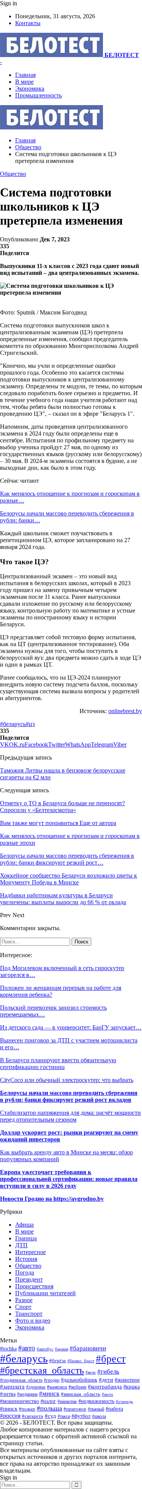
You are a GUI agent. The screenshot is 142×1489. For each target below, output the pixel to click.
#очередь (124, 1401)
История (26, 1259)
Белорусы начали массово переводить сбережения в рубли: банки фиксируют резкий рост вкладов (68, 1096)
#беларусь (13, 724)
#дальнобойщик (79, 1380)
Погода (24, 1272)
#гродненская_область (21, 1380)
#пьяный (96, 1409)
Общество (13, 174)
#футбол (81, 1416)
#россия (10, 1415)
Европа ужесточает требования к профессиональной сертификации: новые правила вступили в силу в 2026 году (68, 1179)
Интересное (30, 1252)
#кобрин (77, 1387)
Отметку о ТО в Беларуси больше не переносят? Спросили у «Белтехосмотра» (62, 806)
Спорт (23, 1307)
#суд (50, 1416)
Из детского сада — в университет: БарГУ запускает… (71, 1027)
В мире (24, 81)
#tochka (8, 1348)
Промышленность (38, 95)
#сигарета (32, 1416)
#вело (91, 1372)
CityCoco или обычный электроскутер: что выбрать (66, 1080)
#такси (64, 1416)
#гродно (51, 1380)
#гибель (108, 1371)
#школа (99, 1416)
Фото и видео (32, 1320)
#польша (49, 1408)
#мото (107, 1394)
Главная (25, 75)
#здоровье (35, 1387)
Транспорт (28, 1313)
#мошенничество (19, 1401)
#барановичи (88, 1348)
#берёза (57, 1360)
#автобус (45, 1349)
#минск (49, 1393)
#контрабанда (105, 1387)
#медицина (27, 1394)
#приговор (75, 1409)
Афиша (24, 1224)
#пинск (8, 1409)
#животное (127, 1380)
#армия (61, 1349)
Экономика (29, 88)
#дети (106, 1379)
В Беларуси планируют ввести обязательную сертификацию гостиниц (58, 1063)
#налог (48, 1401)
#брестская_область (42, 1370)
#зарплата (12, 1386)
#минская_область (80, 1394)
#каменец (57, 1387)
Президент (29, 1279)
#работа (114, 1409)
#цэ (30, 724)
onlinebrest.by (125, 711)
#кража (131, 1387)
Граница (26, 1238)
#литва (8, 1394)
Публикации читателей (45, 1293)
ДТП (21, 1245)
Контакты (28, 23)
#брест (111, 1359)
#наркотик (67, 1401)
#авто (26, 1348)
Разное (24, 1300)
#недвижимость (96, 1401)
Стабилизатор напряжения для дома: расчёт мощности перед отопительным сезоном (70, 1116)
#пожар (27, 1409)
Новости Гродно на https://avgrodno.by (52, 1198)
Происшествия (34, 1286)
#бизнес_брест (80, 1361)
